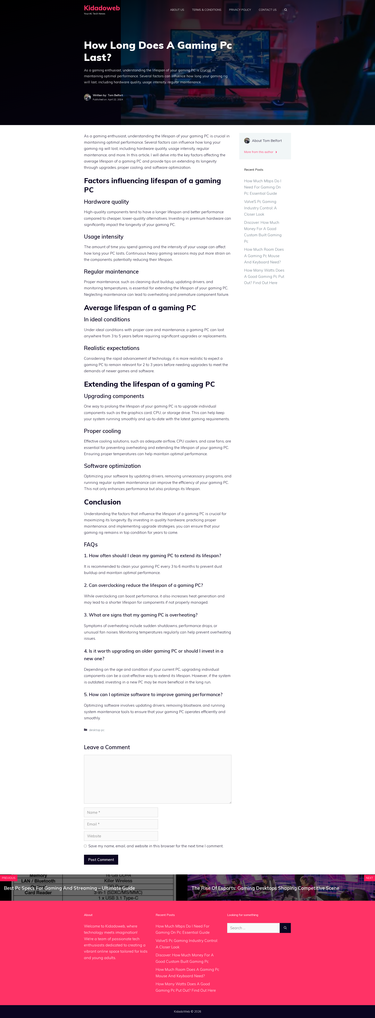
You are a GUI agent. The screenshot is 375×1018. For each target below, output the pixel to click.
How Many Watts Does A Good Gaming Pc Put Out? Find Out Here (264, 276)
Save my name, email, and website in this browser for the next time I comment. (155, 846)
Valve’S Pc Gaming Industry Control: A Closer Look (260, 208)
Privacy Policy (240, 10)
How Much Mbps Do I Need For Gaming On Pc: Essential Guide (262, 187)
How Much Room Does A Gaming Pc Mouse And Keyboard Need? (264, 255)
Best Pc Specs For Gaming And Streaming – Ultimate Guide (69, 888)
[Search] (285, 928)
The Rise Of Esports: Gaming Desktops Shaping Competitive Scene (265, 888)
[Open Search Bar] (285, 10)
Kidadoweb (102, 8)
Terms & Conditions (206, 10)
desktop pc (96, 730)
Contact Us (268, 10)
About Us (177, 10)
